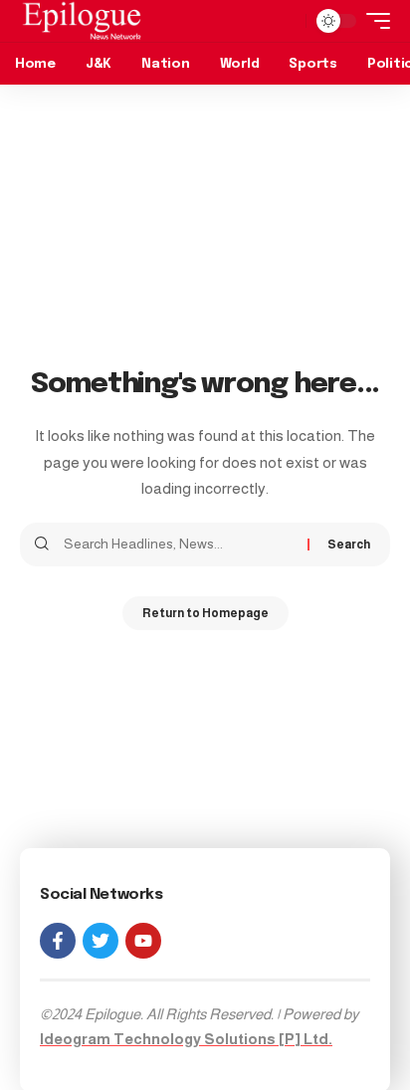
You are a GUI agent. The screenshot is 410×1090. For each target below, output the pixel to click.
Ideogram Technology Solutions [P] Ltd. (186, 1038)
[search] (286, 21)
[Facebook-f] (58, 941)
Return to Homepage (205, 613)
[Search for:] (178, 544)
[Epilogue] (82, 21)
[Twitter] (100, 941)
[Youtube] (143, 941)
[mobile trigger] (373, 21)
